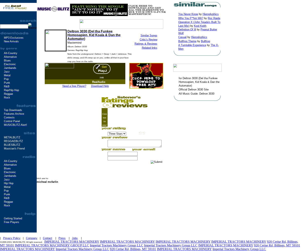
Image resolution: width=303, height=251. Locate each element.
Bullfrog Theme (187, 41)
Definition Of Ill (187, 29)
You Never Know (188, 14)
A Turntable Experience (192, 45)
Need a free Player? (74, 86)
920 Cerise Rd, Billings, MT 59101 (277, 245)
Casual (182, 37)
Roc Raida (214, 18)
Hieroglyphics (211, 14)
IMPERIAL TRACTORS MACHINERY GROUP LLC (52, 245)
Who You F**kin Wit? (190, 18)
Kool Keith (200, 25)
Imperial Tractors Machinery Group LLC (116, 245)
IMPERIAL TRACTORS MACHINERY (71, 241)
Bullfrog (205, 41)
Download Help (100, 86)
